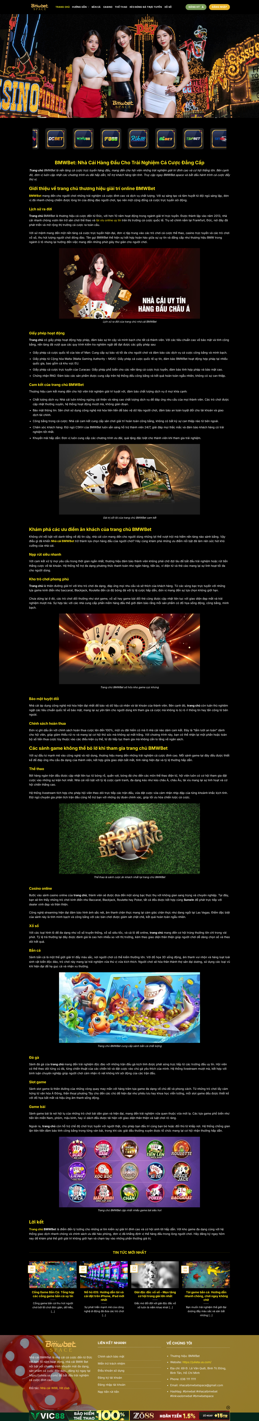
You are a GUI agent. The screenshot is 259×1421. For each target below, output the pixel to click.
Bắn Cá (96, 7)
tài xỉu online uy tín (108, 220)
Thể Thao (121, 7)
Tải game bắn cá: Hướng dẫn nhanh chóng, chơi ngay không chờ (206, 1296)
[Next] (229, 1292)
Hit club (64, 1388)
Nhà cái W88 (49, 1388)
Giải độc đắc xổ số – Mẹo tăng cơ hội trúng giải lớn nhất (155, 1294)
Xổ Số (168, 7)
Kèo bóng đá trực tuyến (146, 7)
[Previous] (29, 1292)
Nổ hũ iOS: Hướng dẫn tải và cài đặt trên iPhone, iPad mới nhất (104, 1296)
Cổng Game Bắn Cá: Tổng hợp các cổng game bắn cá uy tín (53, 1294)
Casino (108, 7)
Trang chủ (63, 7)
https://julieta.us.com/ (197, 1362)
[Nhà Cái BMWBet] (39, 7)
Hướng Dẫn (79, 7)
